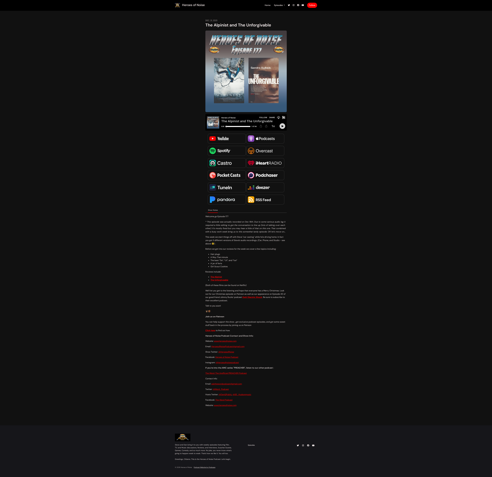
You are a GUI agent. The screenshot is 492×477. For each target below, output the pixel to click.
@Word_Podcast (221, 389)
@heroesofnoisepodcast (227, 362)
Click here (210, 330)
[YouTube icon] (313, 445)
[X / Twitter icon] (298, 445)
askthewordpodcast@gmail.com (226, 383)
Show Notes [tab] (213, 210)
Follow (312, 5)
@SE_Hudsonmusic (242, 394)
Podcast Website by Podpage (204, 467)
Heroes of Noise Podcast (226, 357)
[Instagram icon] (303, 445)
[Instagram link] (293, 5)
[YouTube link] (302, 5)
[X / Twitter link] (289, 5)
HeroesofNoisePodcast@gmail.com (227, 346)
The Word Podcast (224, 400)
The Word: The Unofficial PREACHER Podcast (226, 373)
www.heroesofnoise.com (225, 341)
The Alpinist (216, 277)
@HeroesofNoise (226, 352)
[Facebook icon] (308, 445)
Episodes (278, 5)
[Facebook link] (298, 5)
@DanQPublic (225, 394)
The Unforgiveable (219, 280)
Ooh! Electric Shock (252, 297)
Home (267, 5)
